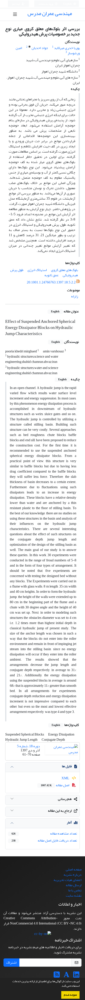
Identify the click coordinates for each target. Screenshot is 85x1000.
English (67, 4)
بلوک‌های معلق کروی (64, 270)
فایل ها (67, 766)
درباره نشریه (73, 874)
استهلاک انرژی (37, 270)
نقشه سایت (74, 895)
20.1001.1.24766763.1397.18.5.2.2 (51, 282)
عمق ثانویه (51, 275)
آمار (69, 822)
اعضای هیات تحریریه (68, 880)
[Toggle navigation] (15, 14)
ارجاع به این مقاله (60, 810)
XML (65, 778)
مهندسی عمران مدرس (49, 13)
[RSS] (56, 976)
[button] (59, 986)
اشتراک (11, 962)
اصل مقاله (55, 785)
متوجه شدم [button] (70, 994)
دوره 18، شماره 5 (28, 746)
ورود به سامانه (46, 4)
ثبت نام (16, 4)
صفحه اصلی (74, 869)
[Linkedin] (76, 976)
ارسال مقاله (74, 885)
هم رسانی (65, 799)
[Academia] (66, 976)
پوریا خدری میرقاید (67, 48)
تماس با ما (75, 890)
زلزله (74, 296)
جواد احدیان (40, 48)
